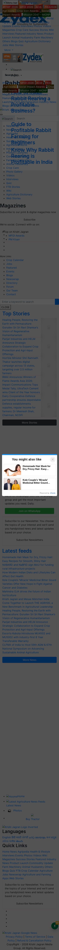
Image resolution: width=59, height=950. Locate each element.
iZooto (52, 493)
